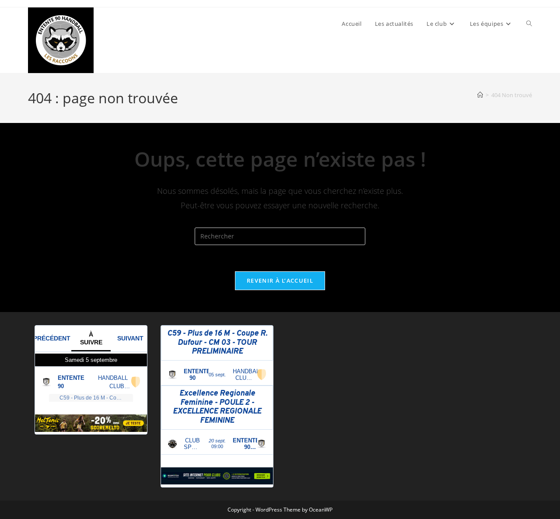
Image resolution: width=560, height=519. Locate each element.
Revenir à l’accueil (280, 280)
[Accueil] (480, 95)
